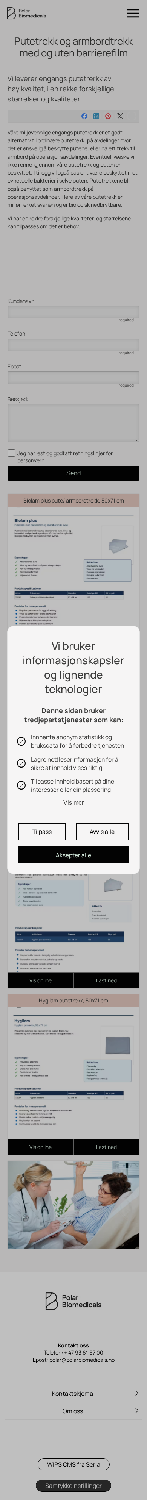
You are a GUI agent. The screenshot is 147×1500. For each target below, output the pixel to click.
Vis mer (73, 802)
